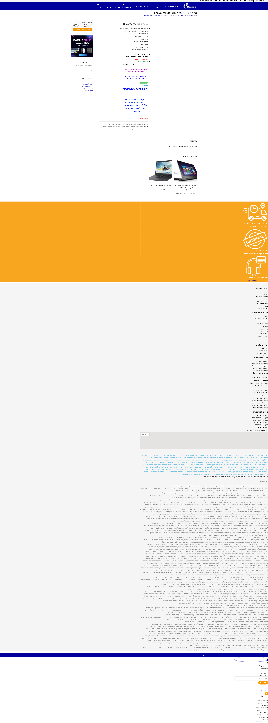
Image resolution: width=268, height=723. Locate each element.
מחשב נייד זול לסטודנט (140, 129)
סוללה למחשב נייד (87, 82)
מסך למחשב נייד (87, 86)
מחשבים (111, 124)
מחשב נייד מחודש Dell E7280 (160, 185)
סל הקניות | (242, 1)
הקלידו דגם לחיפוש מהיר (85, 62)
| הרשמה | (250, 1)
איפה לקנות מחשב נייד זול (134, 127)
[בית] (196, 15)
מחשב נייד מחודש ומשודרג (124, 124)
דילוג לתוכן (264, 690)
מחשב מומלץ (107, 127)
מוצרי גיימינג (89, 91)
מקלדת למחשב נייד (86, 88)
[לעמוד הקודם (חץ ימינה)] (267, 688)
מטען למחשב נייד (87, 84)
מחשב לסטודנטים (119, 127)
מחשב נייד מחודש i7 (125, 129)
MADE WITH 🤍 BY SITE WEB (204, 656)
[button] (204, 464)
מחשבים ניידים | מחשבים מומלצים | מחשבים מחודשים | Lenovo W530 (166, 15)
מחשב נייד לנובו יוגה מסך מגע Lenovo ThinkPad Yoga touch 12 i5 (185, 188)
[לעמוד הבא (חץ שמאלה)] (265, 688)
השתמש (263, 682)
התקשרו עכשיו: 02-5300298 (258, 281)
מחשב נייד (137, 124)
